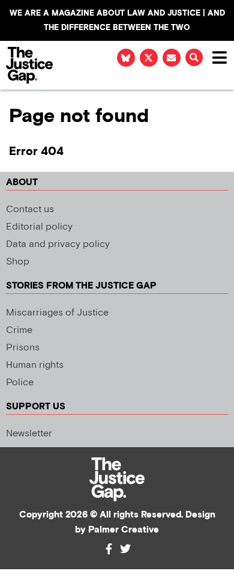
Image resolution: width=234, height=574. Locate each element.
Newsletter (29, 433)
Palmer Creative (123, 530)
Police (20, 382)
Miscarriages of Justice (57, 313)
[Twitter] (125, 548)
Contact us (30, 209)
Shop (17, 261)
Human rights (35, 365)
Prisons (23, 347)
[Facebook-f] (108, 548)
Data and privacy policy (58, 244)
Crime (19, 330)
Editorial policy (39, 227)
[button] (194, 57)
